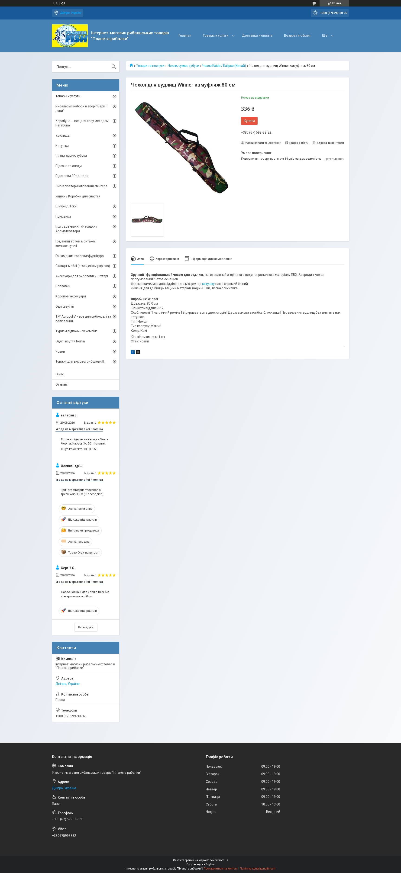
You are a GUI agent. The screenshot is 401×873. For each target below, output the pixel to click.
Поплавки (62, 286)
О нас (59, 374)
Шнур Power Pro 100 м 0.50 (79, 449)
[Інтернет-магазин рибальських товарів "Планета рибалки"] (70, 35)
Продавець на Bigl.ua (201, 864)
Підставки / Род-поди (71, 176)
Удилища (62, 135)
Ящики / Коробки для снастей (77, 196)
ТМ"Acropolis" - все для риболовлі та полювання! (83, 319)
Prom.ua (222, 860)
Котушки (62, 146)
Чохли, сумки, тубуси (183, 66)
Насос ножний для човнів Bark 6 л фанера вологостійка (85, 594)
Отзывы (61, 384)
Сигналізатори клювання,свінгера (81, 186)
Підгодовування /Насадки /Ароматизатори (76, 229)
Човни (60, 351)
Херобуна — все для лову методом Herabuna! (82, 123)
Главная (184, 35)
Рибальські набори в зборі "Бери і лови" (81, 108)
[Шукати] (113, 66)
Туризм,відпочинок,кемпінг (76, 331)
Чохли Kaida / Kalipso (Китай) (224, 66)
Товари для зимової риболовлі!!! (79, 361)
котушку (208, 284)
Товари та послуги (150, 66)
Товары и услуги (215, 35)
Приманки (63, 216)
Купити (249, 121)
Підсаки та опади (68, 166)
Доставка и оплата (257, 35)
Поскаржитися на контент (221, 868)
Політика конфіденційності (257, 868)
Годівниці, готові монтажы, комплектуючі (75, 243)
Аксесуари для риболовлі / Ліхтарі (81, 276)
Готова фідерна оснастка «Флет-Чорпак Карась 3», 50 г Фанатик (84, 441)
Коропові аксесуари (70, 296)
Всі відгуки (85, 627)
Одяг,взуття (64, 306)
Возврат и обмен (297, 35)
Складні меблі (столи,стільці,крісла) (82, 266)
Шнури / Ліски (66, 206)
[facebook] (133, 353)
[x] (138, 353)
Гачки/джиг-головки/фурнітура (79, 256)
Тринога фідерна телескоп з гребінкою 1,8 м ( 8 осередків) (82, 492)
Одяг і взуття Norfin (70, 341)
